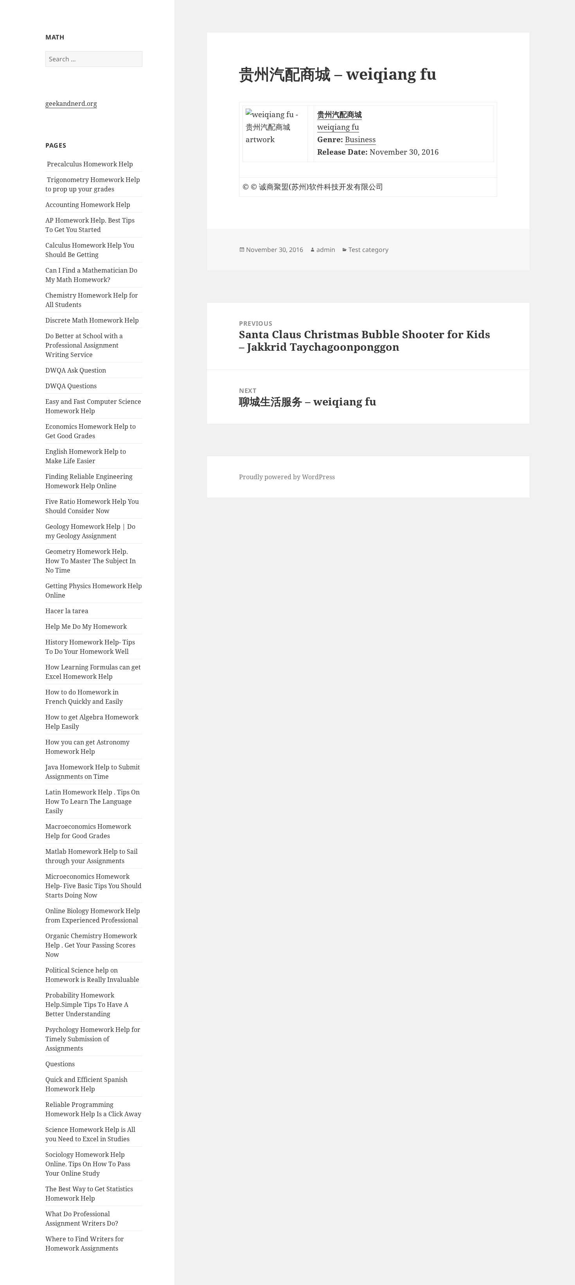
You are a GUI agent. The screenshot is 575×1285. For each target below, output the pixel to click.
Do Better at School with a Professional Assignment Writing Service (84, 345)
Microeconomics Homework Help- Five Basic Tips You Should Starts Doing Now (93, 886)
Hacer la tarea (66, 611)
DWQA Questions (71, 386)
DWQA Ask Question (75, 370)
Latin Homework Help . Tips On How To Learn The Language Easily (92, 801)
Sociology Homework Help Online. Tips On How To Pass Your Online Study (87, 1164)
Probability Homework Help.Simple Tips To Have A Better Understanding (86, 1004)
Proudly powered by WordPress (287, 477)
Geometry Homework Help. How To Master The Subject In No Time (90, 561)
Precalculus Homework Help (89, 164)
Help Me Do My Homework (86, 626)
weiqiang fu (338, 127)
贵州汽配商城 (339, 114)
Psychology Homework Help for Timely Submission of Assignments (92, 1039)
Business (360, 139)
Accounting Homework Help (87, 204)
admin (325, 249)
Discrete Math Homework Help (92, 320)
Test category (368, 249)
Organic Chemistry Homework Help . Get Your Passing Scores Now (91, 945)
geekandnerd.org (71, 103)
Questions (60, 1064)
